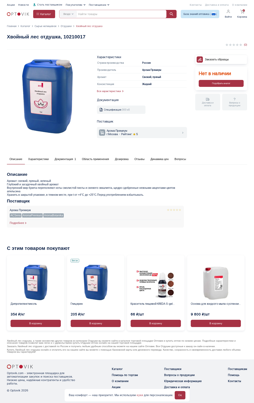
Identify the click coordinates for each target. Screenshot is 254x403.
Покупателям (74, 4)
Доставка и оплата (217, 4)
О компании (239, 4)
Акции (11, 4)
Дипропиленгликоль (24, 303)
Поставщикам (97, 4)
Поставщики (172, 369)
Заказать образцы (217, 59)
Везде (66, 14)
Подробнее (17, 222)
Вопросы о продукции (179, 375)
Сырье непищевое (46, 26)
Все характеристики (109, 91)
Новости (23, 4)
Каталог (25, 26)
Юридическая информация (183, 381)
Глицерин (77, 303)
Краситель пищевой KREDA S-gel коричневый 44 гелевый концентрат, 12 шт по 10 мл (154, 304)
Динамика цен (159, 159)
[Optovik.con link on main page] (20, 367)
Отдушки (66, 26)
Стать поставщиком (49, 4)
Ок (180, 395)
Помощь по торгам (125, 375)
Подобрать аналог (221, 83)
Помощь (233, 375)
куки (140, 395)
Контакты (196, 4)
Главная (11, 26)
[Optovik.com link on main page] (18, 14)
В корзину (35, 323)
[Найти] (170, 14)
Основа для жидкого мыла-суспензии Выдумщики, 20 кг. (215, 304)
